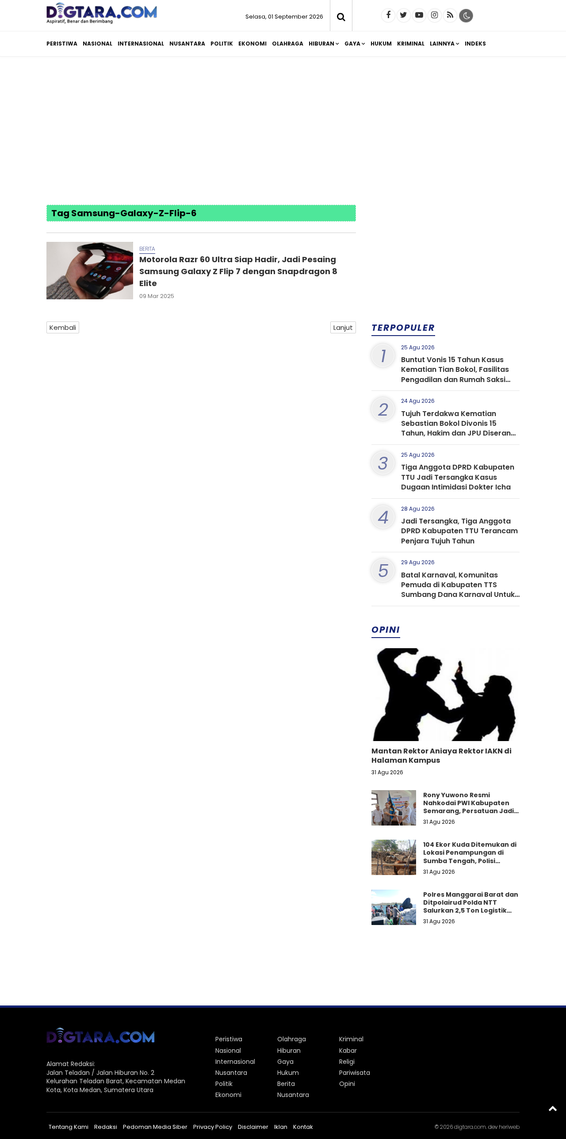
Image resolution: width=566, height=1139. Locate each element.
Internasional (141, 43)
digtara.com (470, 1127)
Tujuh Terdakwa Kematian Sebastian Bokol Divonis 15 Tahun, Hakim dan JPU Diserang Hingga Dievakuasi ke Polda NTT (458, 428)
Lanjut (343, 327)
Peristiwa (61, 43)
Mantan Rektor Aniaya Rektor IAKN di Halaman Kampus (441, 755)
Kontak (303, 1127)
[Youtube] (419, 15)
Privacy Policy (212, 1127)
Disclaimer (253, 1127)
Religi (347, 1061)
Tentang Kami (68, 1127)
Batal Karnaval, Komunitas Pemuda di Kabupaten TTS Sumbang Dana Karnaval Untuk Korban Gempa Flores (458, 590)
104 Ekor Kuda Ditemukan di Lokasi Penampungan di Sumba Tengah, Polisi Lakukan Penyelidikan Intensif (469, 860)
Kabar (348, 1050)
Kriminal (410, 43)
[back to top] (553, 1108)
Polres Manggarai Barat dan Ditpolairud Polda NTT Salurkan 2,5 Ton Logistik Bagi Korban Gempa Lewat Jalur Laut (470, 910)
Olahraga (287, 43)
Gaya (352, 43)
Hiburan (321, 43)
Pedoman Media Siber (155, 1127)
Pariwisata (354, 1072)
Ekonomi (252, 43)
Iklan (280, 1127)
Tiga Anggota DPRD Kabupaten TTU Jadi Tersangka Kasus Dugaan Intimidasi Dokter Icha (457, 477)
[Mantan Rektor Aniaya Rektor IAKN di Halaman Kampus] (445, 725)
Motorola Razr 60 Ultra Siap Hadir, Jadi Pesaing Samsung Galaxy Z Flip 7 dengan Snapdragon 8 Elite (238, 271)
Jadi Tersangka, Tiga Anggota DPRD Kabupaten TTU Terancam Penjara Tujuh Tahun (459, 531)
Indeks (475, 43)
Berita (147, 248)
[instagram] (434, 15)
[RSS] (450, 15)
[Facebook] (388, 15)
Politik (221, 43)
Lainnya (442, 43)
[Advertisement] (283, 132)
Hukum (381, 43)
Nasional (97, 43)
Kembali (63, 327)
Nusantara (187, 43)
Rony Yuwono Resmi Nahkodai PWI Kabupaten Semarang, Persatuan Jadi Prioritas (468, 807)
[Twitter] (403, 15)
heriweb (509, 1127)
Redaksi (105, 1127)
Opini (347, 1083)
